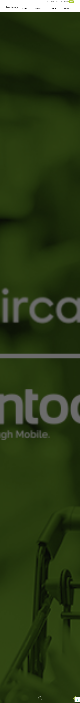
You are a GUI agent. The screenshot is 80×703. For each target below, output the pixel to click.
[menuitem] (47, 2)
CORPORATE (40, 379)
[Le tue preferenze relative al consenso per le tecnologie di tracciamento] (77, 700)
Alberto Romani (40, 399)
